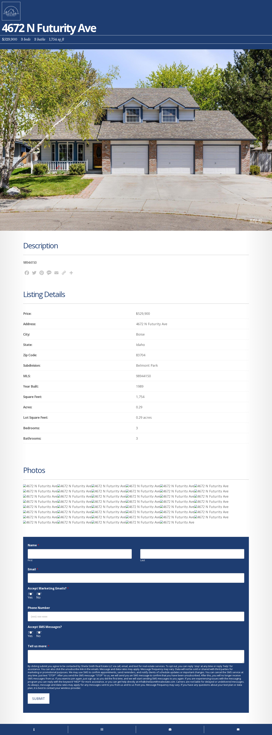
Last (142, 560)
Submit (38, 698)
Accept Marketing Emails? (48, 588)
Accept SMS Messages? (45, 627)
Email (33, 569)
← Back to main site (11, 11)
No (38, 597)
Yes (30, 597)
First (30, 560)
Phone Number (39, 608)
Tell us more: (38, 646)
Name (33, 545)
